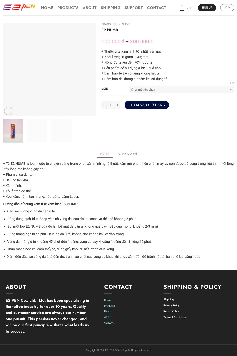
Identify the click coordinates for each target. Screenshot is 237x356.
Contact (156, 8)
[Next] (89, 69)
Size (104, 88)
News (107, 311)
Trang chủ (109, 24)
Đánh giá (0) (127, 154)
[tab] (105, 154)
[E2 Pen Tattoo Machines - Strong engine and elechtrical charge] (19, 7)
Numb (126, 24)
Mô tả (104, 154)
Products (68, 8)
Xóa (232, 83)
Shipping (111, 8)
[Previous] (9, 69)
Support (134, 8)
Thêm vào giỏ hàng (147, 105)
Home (47, 8)
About (90, 8)
